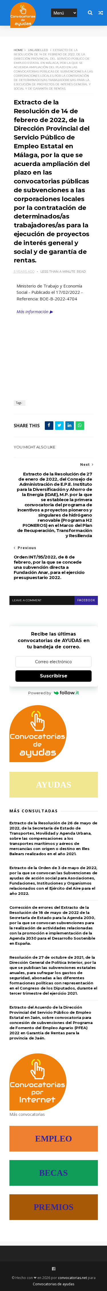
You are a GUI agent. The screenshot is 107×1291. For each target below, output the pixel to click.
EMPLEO (53, 1138)
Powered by (39, 693)
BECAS (53, 1172)
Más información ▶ (35, 311)
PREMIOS (54, 1207)
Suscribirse (53, 676)
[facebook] (53, 1268)
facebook (86, 600)
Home (18, 50)
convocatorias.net (72, 1277)
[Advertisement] (54, 353)
